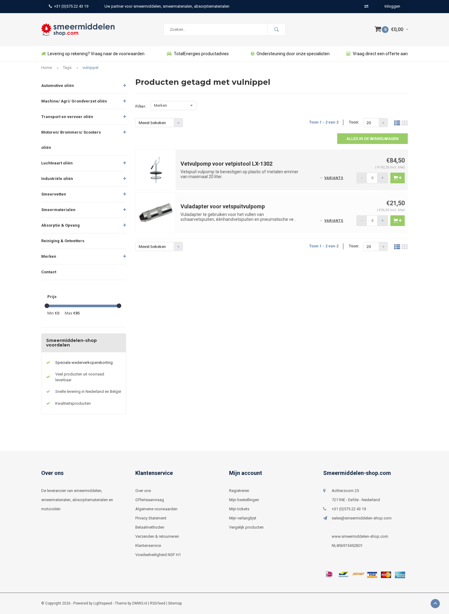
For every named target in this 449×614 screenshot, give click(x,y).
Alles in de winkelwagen (372, 138)
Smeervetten (53, 194)
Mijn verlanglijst (242, 518)
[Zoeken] (276, 29)
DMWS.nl (139, 603)
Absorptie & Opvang (60, 225)
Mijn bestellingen (244, 499)
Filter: (141, 106)
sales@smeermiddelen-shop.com (362, 518)
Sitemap (175, 603)
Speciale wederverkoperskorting (84, 362)
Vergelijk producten (246, 527)
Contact (48, 272)
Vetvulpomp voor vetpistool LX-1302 (226, 163)
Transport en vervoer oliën (67, 116)
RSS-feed (157, 603)
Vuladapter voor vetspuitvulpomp (223, 206)
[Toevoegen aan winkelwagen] (397, 178)
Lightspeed (102, 603)
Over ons (143, 490)
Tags (67, 67)
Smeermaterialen (58, 209)
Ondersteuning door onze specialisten (293, 53)
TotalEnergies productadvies (201, 53)
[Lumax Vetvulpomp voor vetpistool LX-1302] (156, 169)
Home (46, 67)
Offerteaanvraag (149, 499)
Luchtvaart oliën (57, 163)
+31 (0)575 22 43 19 (71, 6)
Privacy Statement (150, 518)
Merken (48, 256)
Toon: (354, 122)
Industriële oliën (57, 178)
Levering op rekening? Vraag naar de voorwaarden (96, 53)
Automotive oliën (57, 85)
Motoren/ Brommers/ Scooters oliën (71, 140)
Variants (333, 178)
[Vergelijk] (366, 6)
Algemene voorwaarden (156, 509)
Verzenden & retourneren (157, 536)
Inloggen (392, 6)
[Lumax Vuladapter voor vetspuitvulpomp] (156, 212)
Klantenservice (148, 545)
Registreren (239, 490)
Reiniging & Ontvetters (62, 241)
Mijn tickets (239, 509)
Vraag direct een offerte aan (380, 53)
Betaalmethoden (149, 527)
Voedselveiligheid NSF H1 (158, 554)
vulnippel (90, 67)
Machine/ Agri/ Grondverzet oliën (74, 101)
